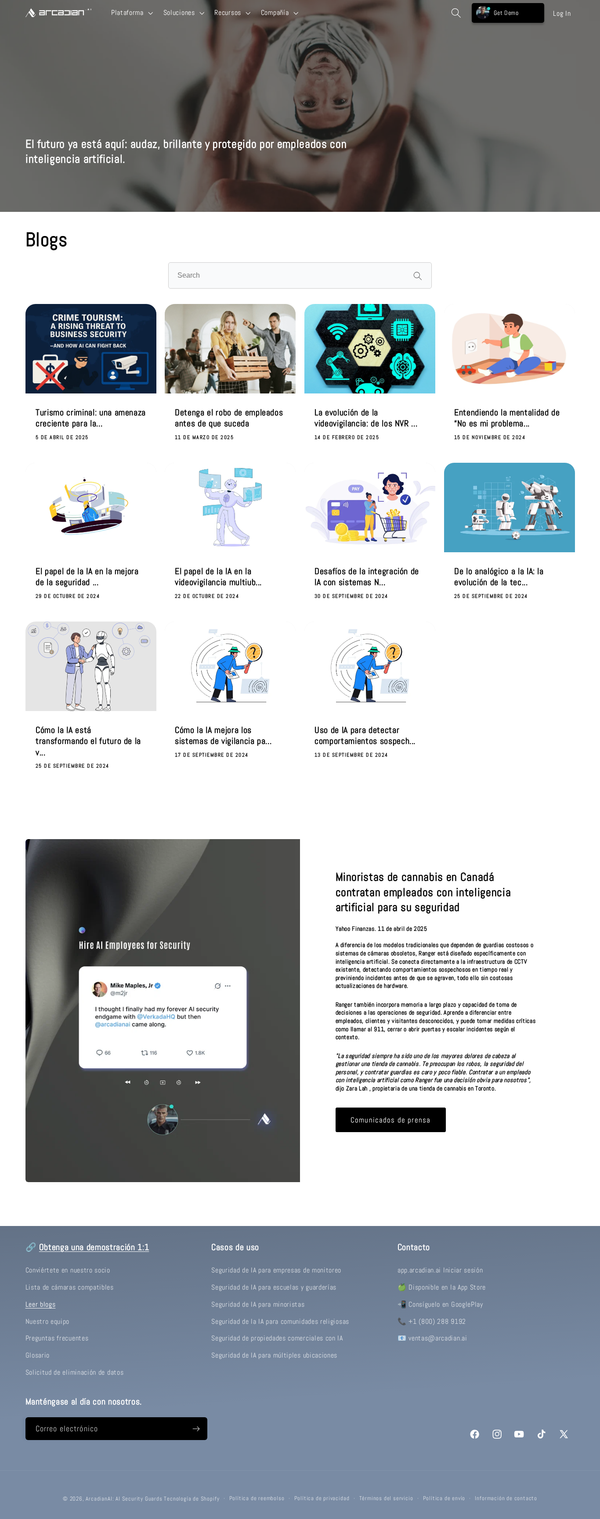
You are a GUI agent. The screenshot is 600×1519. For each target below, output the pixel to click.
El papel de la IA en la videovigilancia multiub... (218, 576)
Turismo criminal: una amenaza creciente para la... (91, 418)
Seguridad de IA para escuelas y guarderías (273, 1287)
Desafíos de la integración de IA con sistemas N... (366, 576)
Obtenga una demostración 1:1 (94, 1247)
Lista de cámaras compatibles (69, 1287)
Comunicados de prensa (390, 1119)
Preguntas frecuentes (57, 1338)
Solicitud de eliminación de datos (74, 1372)
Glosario (37, 1355)
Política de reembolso (257, 1498)
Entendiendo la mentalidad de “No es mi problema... (507, 418)
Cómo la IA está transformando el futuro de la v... (88, 741)
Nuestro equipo (47, 1321)
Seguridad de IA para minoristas (257, 1304)
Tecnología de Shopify (191, 1498)
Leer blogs (40, 1304)
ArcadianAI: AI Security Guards (124, 1498)
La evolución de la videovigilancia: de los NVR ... (365, 418)
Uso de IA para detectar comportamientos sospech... (365, 735)
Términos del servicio (386, 1498)
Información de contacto (506, 1498)
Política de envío (444, 1498)
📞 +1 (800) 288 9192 (432, 1321)
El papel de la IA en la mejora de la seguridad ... (87, 576)
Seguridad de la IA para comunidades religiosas (280, 1321)
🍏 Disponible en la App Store (442, 1287)
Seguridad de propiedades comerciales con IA (277, 1338)
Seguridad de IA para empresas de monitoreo (276, 1270)
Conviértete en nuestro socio (67, 1270)
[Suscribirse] (196, 1428)
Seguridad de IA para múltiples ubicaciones (274, 1355)
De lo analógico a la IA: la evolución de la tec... (499, 576)
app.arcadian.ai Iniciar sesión (440, 1270)
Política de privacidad (322, 1498)
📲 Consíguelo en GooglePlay (440, 1304)
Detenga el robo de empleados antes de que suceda (229, 418)
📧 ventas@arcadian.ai (432, 1338)
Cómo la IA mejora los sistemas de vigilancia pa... (223, 735)
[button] (131, 12)
